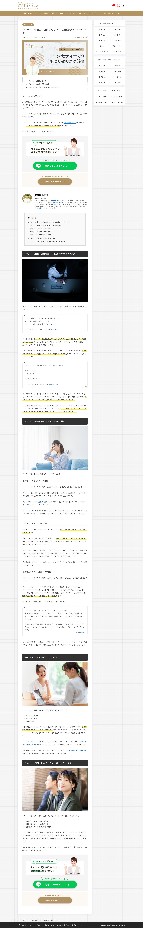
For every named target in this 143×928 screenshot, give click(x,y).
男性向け (102, 40)
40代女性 (118, 77)
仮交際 (72, 13)
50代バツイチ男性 (118, 102)
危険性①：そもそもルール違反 (40, 228)
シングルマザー (102, 97)
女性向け (118, 40)
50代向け (118, 35)
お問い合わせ (57, 925)
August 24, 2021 (54, 329)
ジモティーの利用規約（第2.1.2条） (40, 502)
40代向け (102, 35)
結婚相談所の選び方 (48, 13)
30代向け (118, 29)
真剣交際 (82, 13)
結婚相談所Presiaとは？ (55, 181)
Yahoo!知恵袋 (81, 632)
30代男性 (102, 71)
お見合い (62, 13)
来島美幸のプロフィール (111, 13)
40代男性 (102, 77)
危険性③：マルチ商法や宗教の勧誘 (42, 234)
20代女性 (118, 66)
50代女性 (118, 82)
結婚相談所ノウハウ (30, 13)
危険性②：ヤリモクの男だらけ (40, 231)
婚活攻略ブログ (19, 920)
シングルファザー (118, 97)
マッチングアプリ (102, 52)
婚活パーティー (117, 46)
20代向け (102, 29)
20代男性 (102, 66)
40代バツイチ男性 (102, 102)
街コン (102, 46)
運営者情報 (22, 925)
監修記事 (47, 925)
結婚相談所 (117, 52)
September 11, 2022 (53, 384)
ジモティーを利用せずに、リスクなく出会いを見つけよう (47, 242)
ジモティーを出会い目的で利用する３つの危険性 (44, 226)
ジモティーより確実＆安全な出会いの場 (41, 238)
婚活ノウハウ (94, 13)
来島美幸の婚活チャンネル (59, 200)
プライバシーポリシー (35, 925)
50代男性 (102, 82)
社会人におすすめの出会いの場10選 (73, 750)
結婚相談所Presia (70, 122)
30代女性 (118, 71)
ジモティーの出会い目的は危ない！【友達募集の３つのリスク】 (49, 222)
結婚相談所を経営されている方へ (74, 925)
